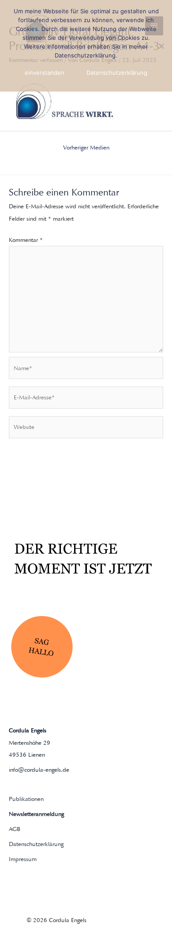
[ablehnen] (161, 46)
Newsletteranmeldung (36, 814)
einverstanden (44, 72)
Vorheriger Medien (86, 147)
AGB (14, 829)
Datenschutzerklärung (36, 844)
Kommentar (26, 240)
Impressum (23, 859)
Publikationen (26, 799)
